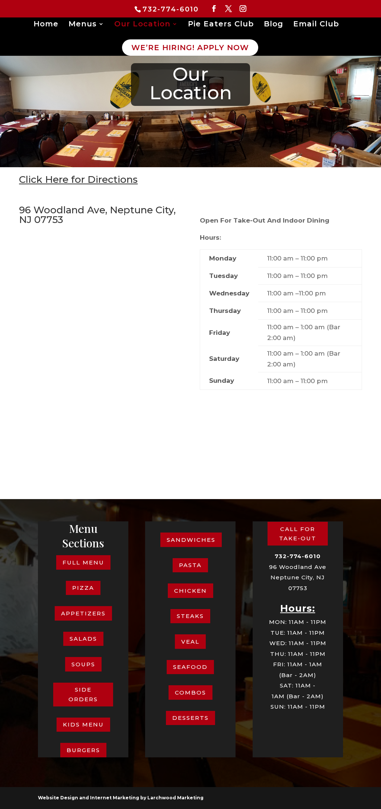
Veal (190, 641)
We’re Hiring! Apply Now (190, 47)
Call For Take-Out (297, 533)
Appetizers (83, 613)
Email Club (316, 24)
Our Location (142, 24)
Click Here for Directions (78, 179)
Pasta (190, 565)
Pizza (83, 587)
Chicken (190, 590)
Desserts (190, 717)
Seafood (190, 666)
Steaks (190, 615)
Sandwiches (191, 539)
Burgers (83, 750)
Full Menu (83, 562)
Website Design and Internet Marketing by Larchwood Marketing (121, 797)
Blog (273, 24)
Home (45, 24)
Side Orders (83, 694)
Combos (190, 692)
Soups (83, 664)
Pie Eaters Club (221, 24)
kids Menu (83, 724)
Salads (83, 638)
